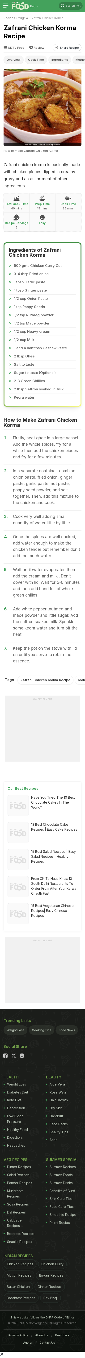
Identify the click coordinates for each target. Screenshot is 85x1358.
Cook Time (36, 59)
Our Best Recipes (23, 788)
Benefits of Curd (62, 1191)
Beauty (54, 1077)
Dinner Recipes (19, 1167)
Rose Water (59, 1092)
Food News (67, 1030)
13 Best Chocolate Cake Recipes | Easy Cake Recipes (54, 826)
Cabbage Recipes (14, 1223)
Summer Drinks (61, 1183)
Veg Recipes (15, 1159)
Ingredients (59, 59)
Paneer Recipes (19, 1183)
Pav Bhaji (50, 1298)
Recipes (9, 18)
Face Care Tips (62, 1207)
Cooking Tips (41, 1030)
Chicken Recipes (20, 1264)
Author (28, 1342)
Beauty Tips (59, 1132)
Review (39, 47)
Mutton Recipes (19, 1275)
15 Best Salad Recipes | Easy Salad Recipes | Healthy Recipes (53, 856)
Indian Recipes (18, 1256)
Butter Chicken (18, 1287)
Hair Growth (59, 1100)
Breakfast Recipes (21, 1298)
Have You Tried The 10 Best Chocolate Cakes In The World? (53, 802)
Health (11, 1077)
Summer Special (62, 1159)
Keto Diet (14, 1100)
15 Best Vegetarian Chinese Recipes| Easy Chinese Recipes (52, 910)
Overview (14, 59)
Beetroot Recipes (20, 1234)
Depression (16, 1108)
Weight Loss (15, 1030)
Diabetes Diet (17, 1092)
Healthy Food (17, 1130)
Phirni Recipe (60, 1223)
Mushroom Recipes (15, 1193)
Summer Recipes (63, 1167)
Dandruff (56, 1116)
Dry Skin (56, 1108)
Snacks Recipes (19, 1242)
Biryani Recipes (51, 1275)
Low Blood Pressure (15, 1119)
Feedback (62, 1335)
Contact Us (47, 1342)
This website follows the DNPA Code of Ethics (42, 1317)
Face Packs (59, 1124)
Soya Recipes (18, 1204)
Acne (54, 1140)
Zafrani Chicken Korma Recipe (45, 680)
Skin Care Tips (61, 1199)
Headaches (16, 1145)
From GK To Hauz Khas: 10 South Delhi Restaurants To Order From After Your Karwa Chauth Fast (53, 886)
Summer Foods (61, 1175)
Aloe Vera (57, 1084)
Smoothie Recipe (63, 1215)
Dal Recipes (16, 1212)
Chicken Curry (52, 1264)
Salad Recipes (18, 1175)
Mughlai (23, 18)
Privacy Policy (18, 1335)
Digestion (14, 1137)
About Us (41, 1335)
